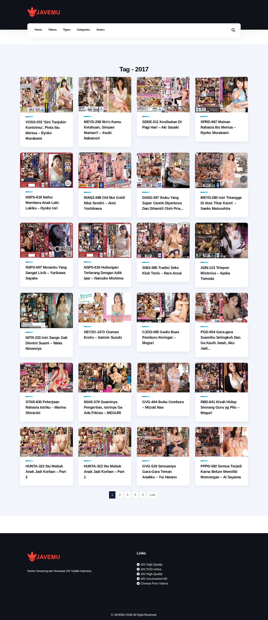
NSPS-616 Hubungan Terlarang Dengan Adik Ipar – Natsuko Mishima (103, 272)
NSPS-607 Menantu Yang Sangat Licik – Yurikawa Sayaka (46, 272)
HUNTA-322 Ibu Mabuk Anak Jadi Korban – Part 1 (104, 471)
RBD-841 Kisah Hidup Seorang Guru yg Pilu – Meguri (220, 407)
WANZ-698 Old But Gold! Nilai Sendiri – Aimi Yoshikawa (104, 203)
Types (66, 29)
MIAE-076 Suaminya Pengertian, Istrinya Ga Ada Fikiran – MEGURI (103, 407)
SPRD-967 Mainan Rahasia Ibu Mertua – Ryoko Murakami (218, 127)
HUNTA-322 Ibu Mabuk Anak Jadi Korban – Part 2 (46, 471)
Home (38, 29)
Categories (83, 29)
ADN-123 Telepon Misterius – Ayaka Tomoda (215, 273)
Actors (100, 29)
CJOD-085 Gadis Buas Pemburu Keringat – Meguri (160, 337)
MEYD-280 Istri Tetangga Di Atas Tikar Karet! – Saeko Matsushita (221, 203)
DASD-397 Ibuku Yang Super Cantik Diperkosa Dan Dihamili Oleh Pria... (162, 203)
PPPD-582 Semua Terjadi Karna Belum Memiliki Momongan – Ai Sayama (221, 471)
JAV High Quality (151, 564)
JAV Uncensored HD (153, 578)
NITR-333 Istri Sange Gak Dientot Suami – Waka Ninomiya (46, 343)
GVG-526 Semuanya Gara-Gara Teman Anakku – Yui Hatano (159, 471)
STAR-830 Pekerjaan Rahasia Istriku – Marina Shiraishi (46, 407)
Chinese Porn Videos (154, 583)
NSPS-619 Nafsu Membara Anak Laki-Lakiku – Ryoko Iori (43, 202)
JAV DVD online (151, 569)
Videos (52, 29)
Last (152, 494)
